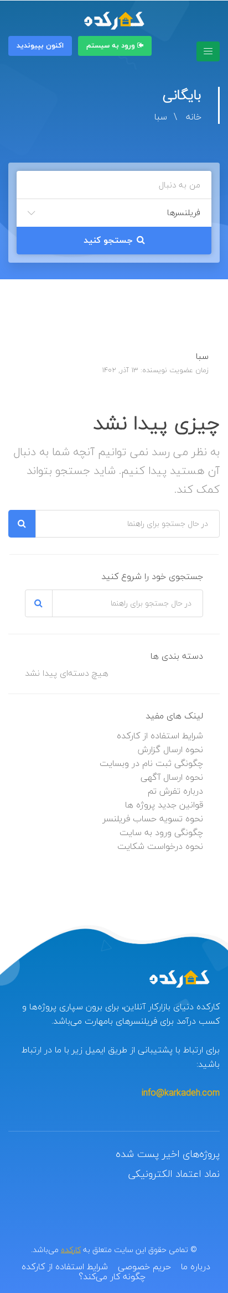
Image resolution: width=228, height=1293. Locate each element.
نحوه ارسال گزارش (170, 749)
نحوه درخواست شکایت (160, 846)
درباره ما (195, 1266)
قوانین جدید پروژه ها (164, 804)
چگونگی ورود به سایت (161, 832)
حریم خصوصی (144, 1266)
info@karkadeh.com (181, 1093)
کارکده (71, 1249)
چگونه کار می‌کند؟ (112, 1276)
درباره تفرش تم (175, 791)
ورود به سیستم (111, 46)
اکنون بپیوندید (40, 46)
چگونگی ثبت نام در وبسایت (151, 763)
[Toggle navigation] (208, 51)
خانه (193, 117)
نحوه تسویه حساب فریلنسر (153, 818)
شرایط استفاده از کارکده (160, 735)
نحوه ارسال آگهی (172, 777)
